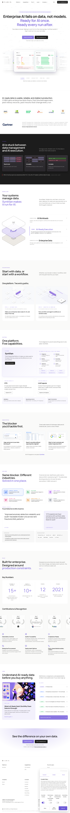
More (41, 568)
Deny (45, 808)
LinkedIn (26, 784)
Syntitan (42, 454)
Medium (26, 786)
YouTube (26, 788)
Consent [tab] (44, 774)
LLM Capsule (27, 767)
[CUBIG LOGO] (6, 2)
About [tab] (63, 774)
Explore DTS (8, 392)
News (3, 784)
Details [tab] (54, 774)
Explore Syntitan (28, 37)
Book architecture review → (40, 746)
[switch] (50, 803)
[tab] (22, 78)
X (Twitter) (27, 795)
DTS (25, 769)
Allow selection (54, 808)
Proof (48, 767)
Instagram (27, 790)
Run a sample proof (62, 2)
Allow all (63, 808)
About (3, 782)
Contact (26, 782)
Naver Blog (27, 793)
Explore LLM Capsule (44, 392)
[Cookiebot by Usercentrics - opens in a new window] (61, 771)
